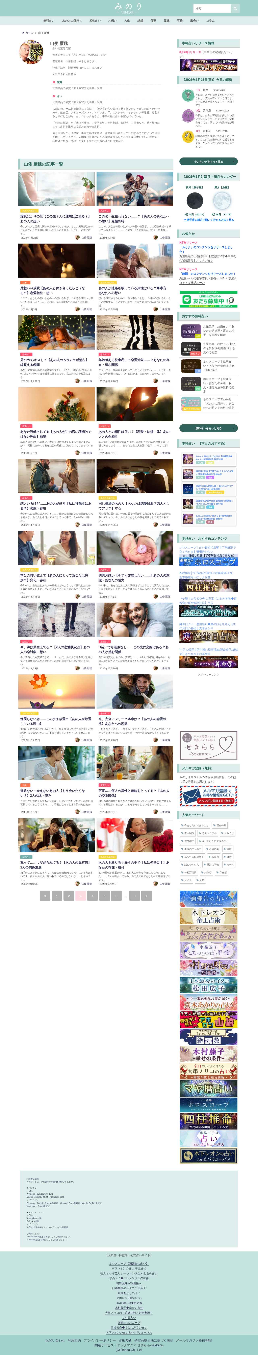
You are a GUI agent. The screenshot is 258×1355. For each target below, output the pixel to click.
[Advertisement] (208, 701)
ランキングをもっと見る (208, 161)
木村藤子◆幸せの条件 (129, 1307)
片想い (112, 20)
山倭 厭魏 (87, 237)
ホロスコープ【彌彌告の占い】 (129, 1263)
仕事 (153, 20)
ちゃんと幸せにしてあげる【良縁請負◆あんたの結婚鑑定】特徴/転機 (214, 458)
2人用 (200, 477)
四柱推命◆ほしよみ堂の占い (129, 1327)
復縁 (167, 20)
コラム (210, 20)
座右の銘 (221, 825)
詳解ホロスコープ (129, 1322)
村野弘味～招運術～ (129, 1283)
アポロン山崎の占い (129, 1297)
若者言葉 (214, 848)
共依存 (208, 872)
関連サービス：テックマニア (115, 1345)
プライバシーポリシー (100, 1340)
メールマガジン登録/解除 (194, 1340)
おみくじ (229, 833)
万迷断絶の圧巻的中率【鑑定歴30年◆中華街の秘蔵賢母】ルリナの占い (207, 258)
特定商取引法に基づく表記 (153, 1340)
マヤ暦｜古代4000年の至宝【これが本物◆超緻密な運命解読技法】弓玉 (208, 600)
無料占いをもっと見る (209, 428)
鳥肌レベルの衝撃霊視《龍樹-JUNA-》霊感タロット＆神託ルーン (208, 280)
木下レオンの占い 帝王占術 (129, 1268)
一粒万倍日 (190, 872)
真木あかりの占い (129, 1293)
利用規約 (74, 1340)
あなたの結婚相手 (194, 856)
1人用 (200, 462)
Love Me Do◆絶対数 (128, 1302)
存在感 (223, 872)
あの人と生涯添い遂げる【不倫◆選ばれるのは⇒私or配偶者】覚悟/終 (214, 517)
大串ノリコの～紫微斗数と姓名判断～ (129, 1312)
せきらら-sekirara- (150, 1345)
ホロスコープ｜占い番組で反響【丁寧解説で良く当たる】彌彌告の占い (207, 549)
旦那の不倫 (213, 864)
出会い (194, 20)
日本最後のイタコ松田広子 (129, 1288)
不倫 (180, 20)
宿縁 (210, 477)
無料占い (49, 20)
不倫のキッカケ (192, 848)
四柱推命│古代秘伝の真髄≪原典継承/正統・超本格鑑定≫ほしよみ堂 (207, 575)
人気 (202, 880)
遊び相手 (189, 841)
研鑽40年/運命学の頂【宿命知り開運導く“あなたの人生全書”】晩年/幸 (214, 502)
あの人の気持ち (72, 20)
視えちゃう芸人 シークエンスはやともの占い (129, 1273)
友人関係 (189, 833)
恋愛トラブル (209, 833)
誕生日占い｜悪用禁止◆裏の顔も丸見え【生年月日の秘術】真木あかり (207, 626)
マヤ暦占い (129, 1317)
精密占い (26, 857)
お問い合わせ (55, 1340)
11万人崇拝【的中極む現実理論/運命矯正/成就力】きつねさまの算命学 (208, 651)
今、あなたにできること (215, 841)
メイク (188, 880)
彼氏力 (215, 856)
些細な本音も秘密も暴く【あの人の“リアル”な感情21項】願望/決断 (214, 487)
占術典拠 (125, 1340)
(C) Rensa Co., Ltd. (129, 1349)
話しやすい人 (191, 864)
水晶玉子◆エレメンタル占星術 (129, 1278)
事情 (229, 848)
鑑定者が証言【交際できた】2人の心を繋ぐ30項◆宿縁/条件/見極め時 (214, 472)
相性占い (95, 20)
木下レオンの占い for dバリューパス (129, 1332)
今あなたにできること (196, 825)
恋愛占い (105, 210)
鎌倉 (229, 856)
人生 (127, 20)
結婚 (140, 20)
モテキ (230, 864)
